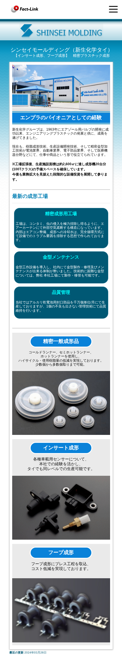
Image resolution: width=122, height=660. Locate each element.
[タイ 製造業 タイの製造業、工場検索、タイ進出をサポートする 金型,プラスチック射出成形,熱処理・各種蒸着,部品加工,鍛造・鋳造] (25, 9)
